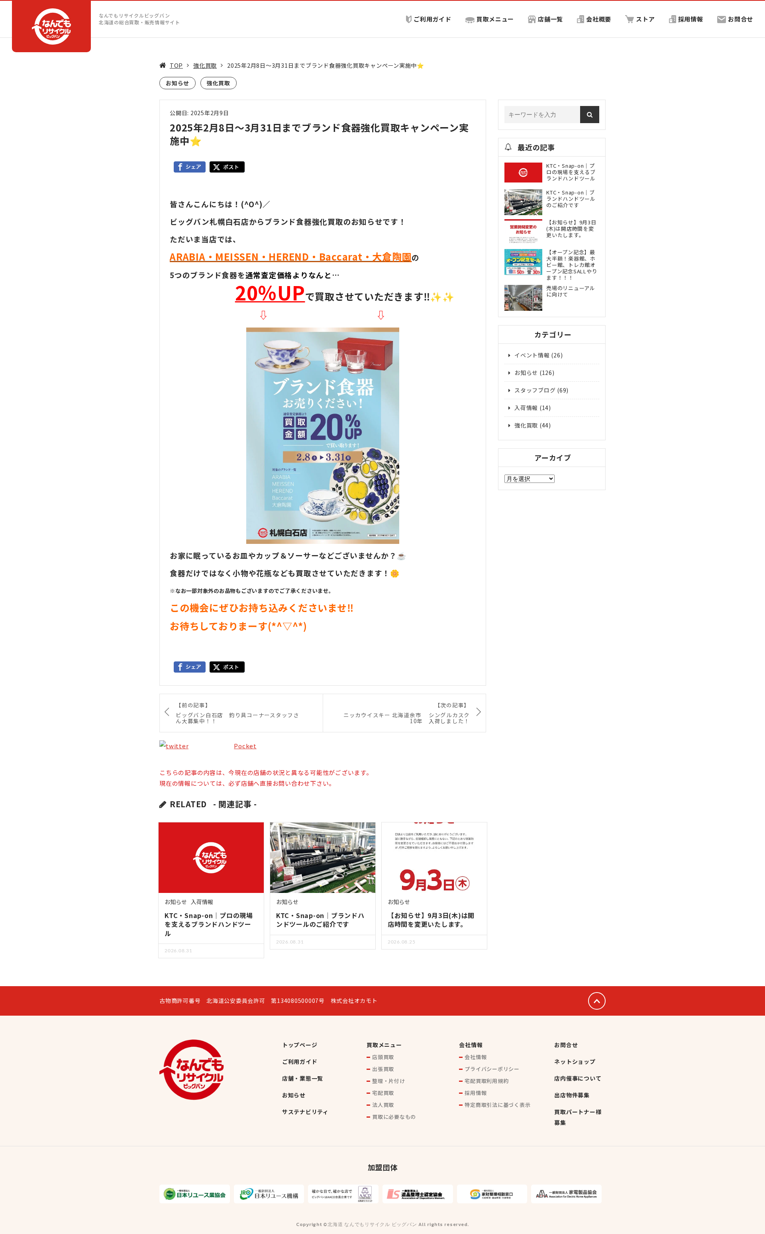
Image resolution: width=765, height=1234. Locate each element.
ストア (645, 19)
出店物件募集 (572, 1095)
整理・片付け (388, 1081)
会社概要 (598, 19)
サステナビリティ (305, 1112)
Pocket (245, 746)
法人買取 (383, 1104)
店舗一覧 (550, 19)
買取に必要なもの (394, 1116)
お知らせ (177, 83)
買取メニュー (495, 19)
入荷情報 (202, 902)
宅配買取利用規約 (486, 1081)
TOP (176, 65)
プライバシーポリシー (492, 1069)
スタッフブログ (534, 390)
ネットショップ (574, 1061)
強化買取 (205, 65)
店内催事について (577, 1078)
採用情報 (690, 19)
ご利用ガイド (432, 19)
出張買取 (383, 1069)
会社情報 (471, 1045)
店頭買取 (383, 1057)
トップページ (300, 1045)
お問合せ (740, 19)
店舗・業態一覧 (302, 1078)
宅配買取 (383, 1093)
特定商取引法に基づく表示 (497, 1104)
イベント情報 (532, 355)
